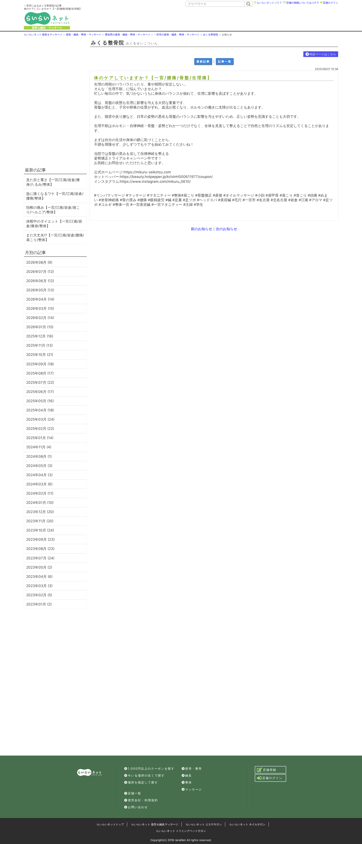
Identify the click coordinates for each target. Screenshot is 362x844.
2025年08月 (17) (40, 373)
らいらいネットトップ (110, 824)
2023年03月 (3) (39, 586)
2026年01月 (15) (39, 327)
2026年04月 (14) (40, 299)
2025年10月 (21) (39, 355)
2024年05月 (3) (39, 466)
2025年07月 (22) (40, 382)
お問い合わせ (138, 807)
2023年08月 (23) (40, 549)
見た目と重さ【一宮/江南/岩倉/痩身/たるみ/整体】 (53, 182)
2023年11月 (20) (39, 521)
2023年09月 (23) (40, 539)
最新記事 (203, 61)
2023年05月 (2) (39, 567)
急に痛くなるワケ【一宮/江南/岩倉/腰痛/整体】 (54, 196)
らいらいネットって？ (269, 2)
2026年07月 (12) (40, 272)
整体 (188, 782)
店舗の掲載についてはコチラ (302, 2)
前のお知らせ (201, 229)
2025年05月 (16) (40, 401)
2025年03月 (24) (40, 419)
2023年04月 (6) (39, 576)
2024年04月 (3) (39, 475)
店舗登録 (269, 769)
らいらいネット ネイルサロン (247, 824)
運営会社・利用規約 (143, 800)
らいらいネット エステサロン (204, 824)
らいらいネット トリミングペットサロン (181, 830)
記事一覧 (224, 61)
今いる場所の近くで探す (146, 775)
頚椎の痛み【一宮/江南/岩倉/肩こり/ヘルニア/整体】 (53, 209)
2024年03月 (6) (39, 484)
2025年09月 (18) (40, 364)
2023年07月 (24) (40, 558)
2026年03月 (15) (40, 308)
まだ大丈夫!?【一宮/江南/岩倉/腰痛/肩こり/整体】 (55, 237)
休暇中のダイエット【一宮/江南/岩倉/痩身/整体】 (54, 223)
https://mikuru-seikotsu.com (147, 172)
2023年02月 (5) (39, 595)
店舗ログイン (330, 2)
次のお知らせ (226, 229)
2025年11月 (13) (39, 345)
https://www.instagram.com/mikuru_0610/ (155, 181)
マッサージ (193, 789)
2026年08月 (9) (39, 262)
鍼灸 (188, 775)
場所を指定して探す (143, 782)
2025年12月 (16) (39, 336)
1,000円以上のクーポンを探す (151, 768)
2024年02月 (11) (39, 493)
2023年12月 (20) (40, 512)
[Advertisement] (215, 18)
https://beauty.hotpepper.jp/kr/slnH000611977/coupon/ (166, 177)
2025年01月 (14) (39, 438)
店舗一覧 (134, 793)
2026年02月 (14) (40, 318)
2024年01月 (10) (40, 502)
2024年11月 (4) (38, 447)
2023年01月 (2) (39, 604)
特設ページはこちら (323, 54)
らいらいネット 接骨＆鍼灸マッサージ (154, 824)
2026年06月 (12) (40, 281)
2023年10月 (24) (40, 530)
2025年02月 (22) (40, 429)
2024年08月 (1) (39, 456)
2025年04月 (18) (40, 410)
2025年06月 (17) (40, 392)
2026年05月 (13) (40, 290)
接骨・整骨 (193, 768)
